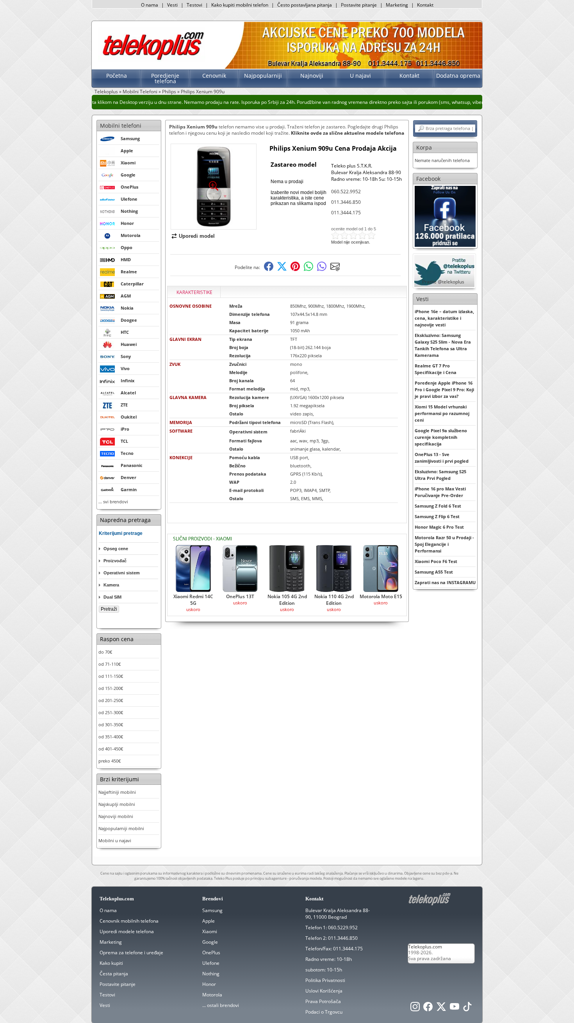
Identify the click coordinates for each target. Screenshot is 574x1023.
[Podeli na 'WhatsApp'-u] (308, 269)
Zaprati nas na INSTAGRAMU (445, 582)
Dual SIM (112, 597)
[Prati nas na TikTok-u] (467, 1008)
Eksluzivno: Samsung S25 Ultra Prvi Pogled (440, 475)
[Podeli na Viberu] (321, 269)
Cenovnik (214, 75)
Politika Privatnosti (325, 980)
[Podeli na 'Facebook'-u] (268, 269)
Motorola (212, 994)
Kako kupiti (111, 963)
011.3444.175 (346, 212)
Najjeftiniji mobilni (117, 792)
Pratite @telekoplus (443, 281)
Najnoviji (311, 75)
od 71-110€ (109, 664)
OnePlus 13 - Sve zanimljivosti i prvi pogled (442, 457)
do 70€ (105, 652)
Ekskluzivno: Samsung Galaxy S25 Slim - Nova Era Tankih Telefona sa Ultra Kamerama (443, 345)
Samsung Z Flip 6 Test (437, 516)
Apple (208, 921)
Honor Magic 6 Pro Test (439, 527)
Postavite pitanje (359, 5)
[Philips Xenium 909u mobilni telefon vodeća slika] (213, 226)
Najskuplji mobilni (116, 804)
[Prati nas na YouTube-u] (454, 1008)
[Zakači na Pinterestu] (295, 269)
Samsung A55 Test (434, 572)
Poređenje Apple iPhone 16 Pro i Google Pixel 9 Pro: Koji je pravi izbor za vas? (444, 389)
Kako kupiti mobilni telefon (239, 5)
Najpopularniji (263, 75)
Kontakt (425, 5)
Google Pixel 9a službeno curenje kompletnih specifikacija (441, 437)
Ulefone (210, 963)
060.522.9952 (346, 191)
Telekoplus (106, 91)
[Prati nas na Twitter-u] (441, 1008)
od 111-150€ (110, 676)
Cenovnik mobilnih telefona (129, 921)
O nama (149, 5)
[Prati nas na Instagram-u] (415, 1008)
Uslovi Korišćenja (323, 990)
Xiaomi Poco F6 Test (436, 561)
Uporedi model (197, 236)
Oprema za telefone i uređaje (131, 952)
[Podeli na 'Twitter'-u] (282, 269)
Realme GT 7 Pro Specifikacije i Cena (435, 369)
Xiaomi (209, 931)
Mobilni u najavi (114, 840)
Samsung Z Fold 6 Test (438, 506)
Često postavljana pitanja (304, 5)
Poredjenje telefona (165, 78)
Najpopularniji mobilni (121, 828)
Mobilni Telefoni (140, 91)
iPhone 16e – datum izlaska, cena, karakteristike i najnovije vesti (444, 318)
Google (210, 942)
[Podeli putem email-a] (335, 269)
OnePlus (211, 952)
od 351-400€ (110, 737)
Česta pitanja (114, 973)
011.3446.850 (346, 202)
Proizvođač (115, 560)
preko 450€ (109, 761)
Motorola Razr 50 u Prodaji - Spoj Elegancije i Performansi (444, 544)
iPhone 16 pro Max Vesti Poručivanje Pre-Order (440, 492)
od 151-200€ (110, 688)
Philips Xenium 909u (203, 91)
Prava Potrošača (323, 1001)
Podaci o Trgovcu (323, 1012)
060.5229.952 (343, 927)
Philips (169, 91)
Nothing (210, 973)
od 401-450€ (110, 749)
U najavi (360, 75)
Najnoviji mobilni (115, 816)
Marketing (397, 5)
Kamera (111, 585)
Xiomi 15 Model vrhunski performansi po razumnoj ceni (442, 413)
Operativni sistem (121, 572)
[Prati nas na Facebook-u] (445, 216)
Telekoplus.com (425, 946)
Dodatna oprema (458, 75)
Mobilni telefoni (120, 125)
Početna (116, 75)
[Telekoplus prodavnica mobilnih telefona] (151, 60)
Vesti (172, 5)
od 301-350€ (110, 724)
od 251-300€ (110, 712)
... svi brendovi (113, 501)
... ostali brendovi (220, 1005)
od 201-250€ (110, 700)
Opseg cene (115, 548)
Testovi (194, 5)
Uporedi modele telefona (127, 931)
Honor (209, 984)
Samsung (212, 910)
